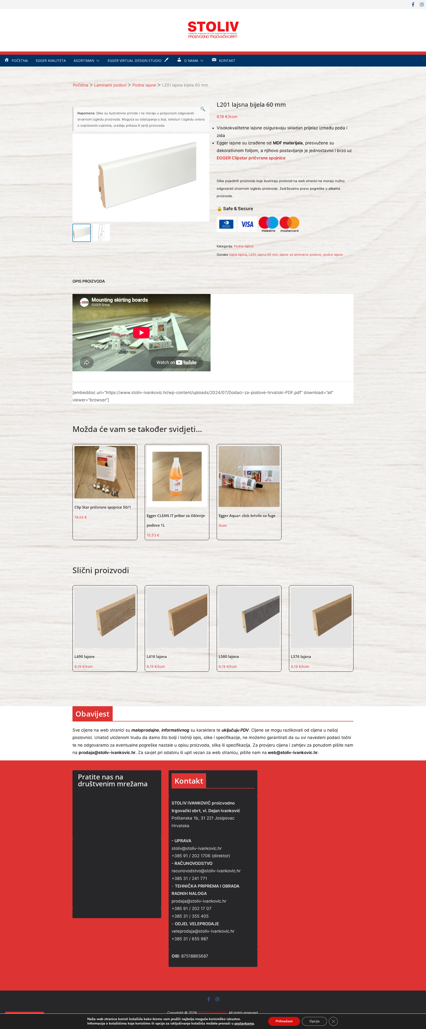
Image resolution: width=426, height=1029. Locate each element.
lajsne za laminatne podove (300, 255)
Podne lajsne (144, 85)
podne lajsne (333, 255)
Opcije (314, 1021)
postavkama (244, 1023)
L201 (252, 255)
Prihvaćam (284, 1021)
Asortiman (84, 60)
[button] (97, 60)
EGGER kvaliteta (51, 60)
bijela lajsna (238, 255)
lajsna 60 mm (268, 255)
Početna (80, 85)
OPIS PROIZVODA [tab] (88, 281)
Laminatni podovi (110, 85)
